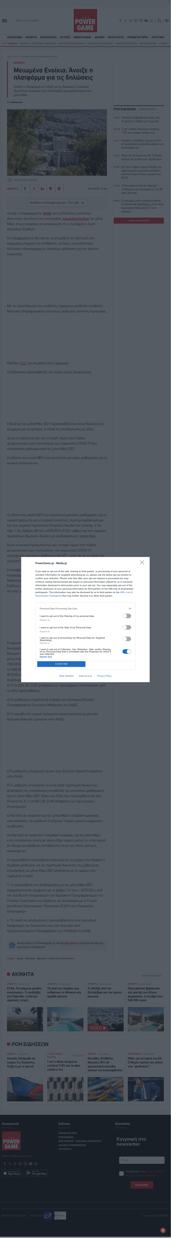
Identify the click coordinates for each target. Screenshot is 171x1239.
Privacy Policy (104, 676)
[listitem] (85, 608)
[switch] (126, 616)
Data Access (85, 676)
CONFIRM (61, 664)
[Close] (143, 563)
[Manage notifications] (163, 1230)
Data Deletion (66, 676)
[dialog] (85, 619)
